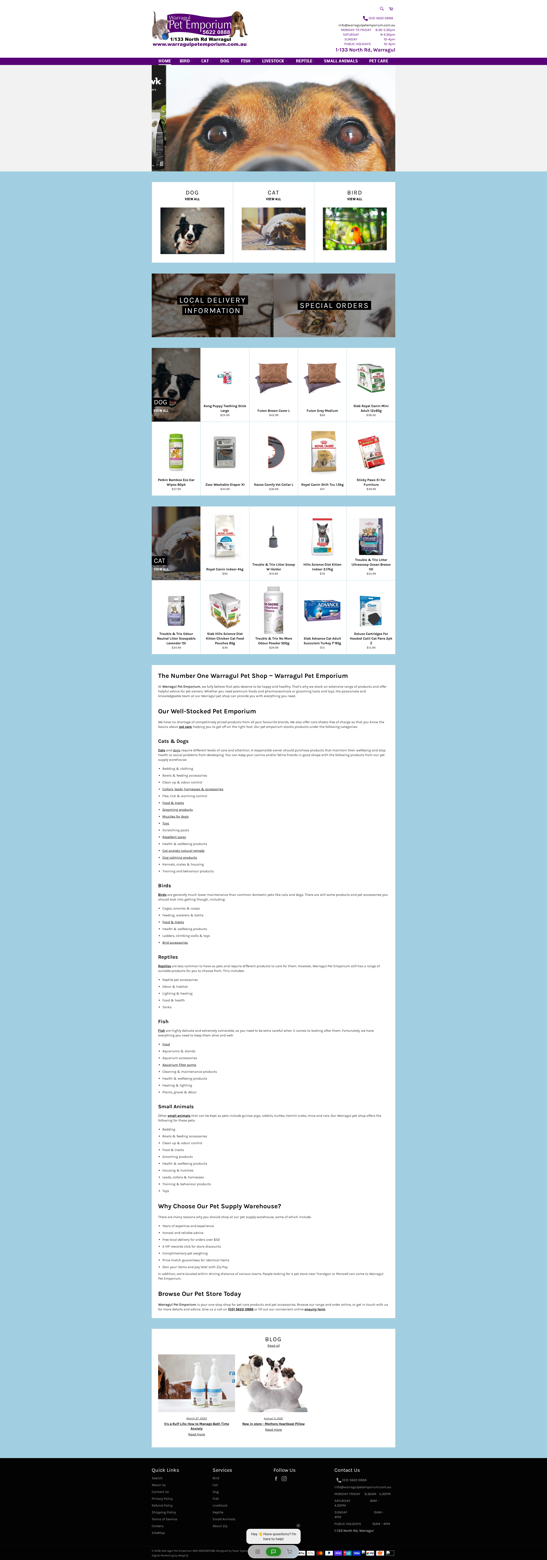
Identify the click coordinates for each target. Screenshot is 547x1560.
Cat (205, 61)
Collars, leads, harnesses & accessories (192, 789)
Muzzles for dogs (175, 816)
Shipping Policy (164, 1512)
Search (157, 1478)
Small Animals (341, 61)
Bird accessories (175, 942)
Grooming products (177, 810)
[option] (273, 118)
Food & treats (173, 803)
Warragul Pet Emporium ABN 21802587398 (188, 1550)
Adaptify (183, 1555)
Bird (185, 61)
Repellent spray (174, 837)
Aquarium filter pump (179, 1065)
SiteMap (158, 1533)
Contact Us (160, 1492)
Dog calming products (179, 857)
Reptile (305, 61)
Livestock (273, 61)
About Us (159, 1485)
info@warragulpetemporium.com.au (366, 25)
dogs (176, 750)
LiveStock (220, 1505)
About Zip (220, 1526)
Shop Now (215, 154)
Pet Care (378, 61)
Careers (157, 1526)
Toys (165, 823)
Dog (225, 61)
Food (166, 1044)
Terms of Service (164, 1519)
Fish (246, 61)
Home (165, 61)
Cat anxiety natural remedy (183, 851)
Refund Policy (162, 1505)
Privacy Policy (162, 1499)
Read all (274, 1346)
